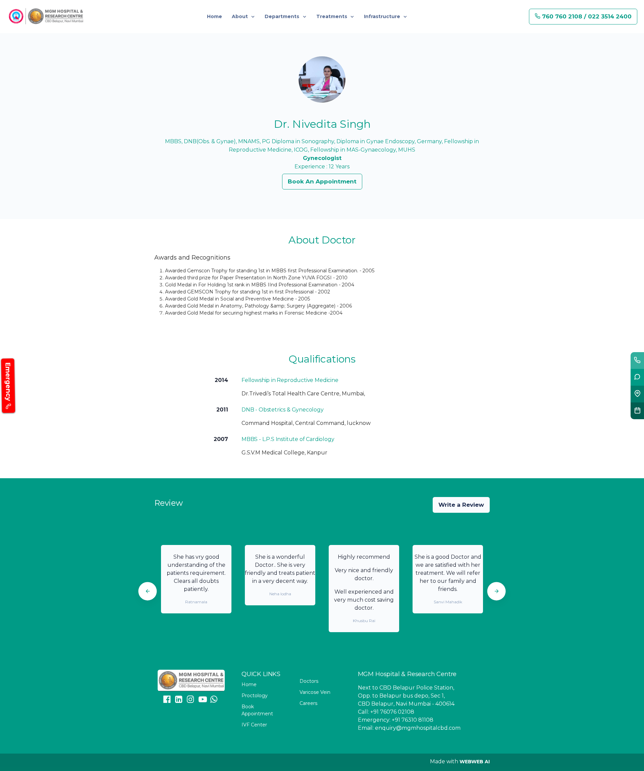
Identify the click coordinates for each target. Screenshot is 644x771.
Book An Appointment (322, 181)
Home (214, 16)
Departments (283, 16)
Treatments (332, 16)
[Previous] (147, 591)
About (240, 16)
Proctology (254, 696)
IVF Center (254, 725)
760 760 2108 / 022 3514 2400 (586, 16)
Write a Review (461, 504)
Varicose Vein (315, 692)
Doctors (309, 681)
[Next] (496, 591)
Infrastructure (382, 16)
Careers (308, 703)
